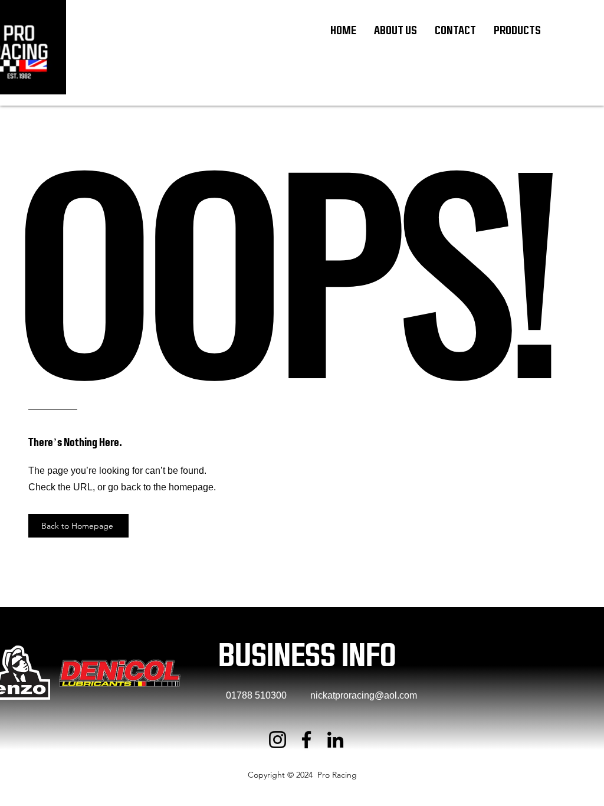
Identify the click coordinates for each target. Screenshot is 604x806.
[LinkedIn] (335, 739)
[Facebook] (306, 739)
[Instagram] (277, 739)
